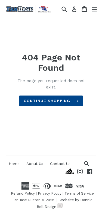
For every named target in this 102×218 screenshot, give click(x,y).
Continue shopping (47, 101)
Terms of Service (79, 193)
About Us (34, 163)
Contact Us (60, 163)
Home (14, 163)
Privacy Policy (49, 193)
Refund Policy (23, 193)
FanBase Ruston (27, 200)
